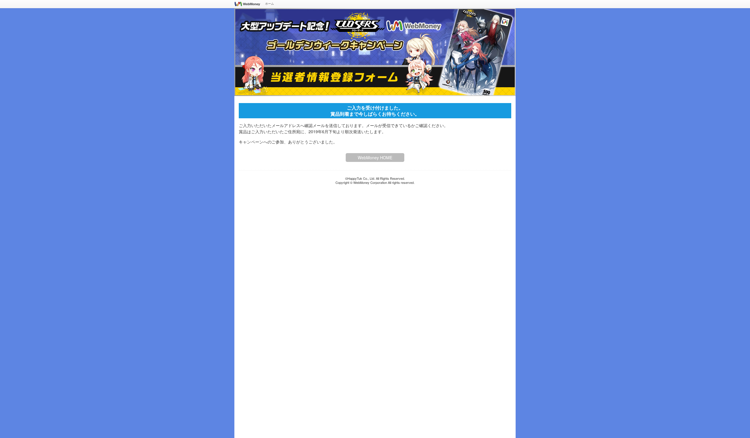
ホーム (269, 3)
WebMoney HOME (375, 157)
